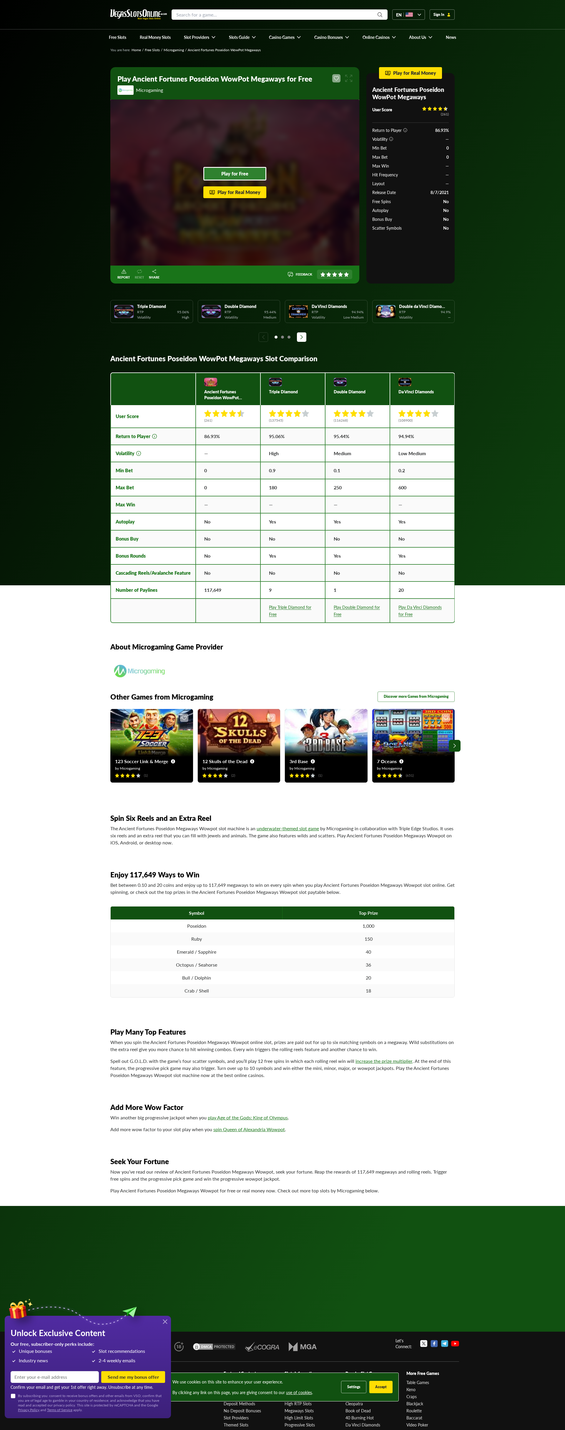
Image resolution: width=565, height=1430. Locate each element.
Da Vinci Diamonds (362, 1425)
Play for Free (234, 173)
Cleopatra (354, 1403)
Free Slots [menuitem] (117, 37)
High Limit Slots (299, 1418)
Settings (353, 1386)
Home (136, 49)
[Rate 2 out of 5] (328, 274)
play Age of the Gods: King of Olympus (248, 1117)
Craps (411, 1396)
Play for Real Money (238, 192)
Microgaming (174, 49)
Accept (381, 1386)
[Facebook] (434, 1343)
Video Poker (417, 1425)
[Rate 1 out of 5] (322, 274)
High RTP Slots (298, 1403)
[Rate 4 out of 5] (340, 274)
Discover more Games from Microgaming (416, 696)
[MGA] (303, 1346)
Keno (411, 1389)
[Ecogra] (262, 1347)
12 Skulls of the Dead (224, 761)
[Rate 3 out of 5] (334, 274)
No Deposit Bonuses (242, 1411)
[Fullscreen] (348, 78)
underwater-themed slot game (288, 828)
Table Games (417, 1382)
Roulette (414, 1411)
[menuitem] (199, 37)
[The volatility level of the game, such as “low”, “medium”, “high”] (391, 139)
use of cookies (299, 1392)
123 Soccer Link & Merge (141, 761)
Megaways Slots (299, 1411)
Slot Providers (236, 1418)
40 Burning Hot (359, 1418)
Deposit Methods (239, 1403)
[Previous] (263, 337)
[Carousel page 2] (282, 337)
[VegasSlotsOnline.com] (138, 14)
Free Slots (152, 49)
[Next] (301, 337)
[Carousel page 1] (276, 337)
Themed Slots (236, 1425)
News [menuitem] (451, 37)
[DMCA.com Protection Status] (214, 1346)
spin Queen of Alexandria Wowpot (249, 1129)
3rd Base (299, 761)
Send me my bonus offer (133, 1376)
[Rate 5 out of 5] (346, 274)
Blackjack (414, 1403)
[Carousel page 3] (289, 337)
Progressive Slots (300, 1425)
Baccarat (414, 1418)
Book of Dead (358, 1411)
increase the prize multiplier (384, 1061)
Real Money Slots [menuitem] (155, 37)
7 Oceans (387, 761)
